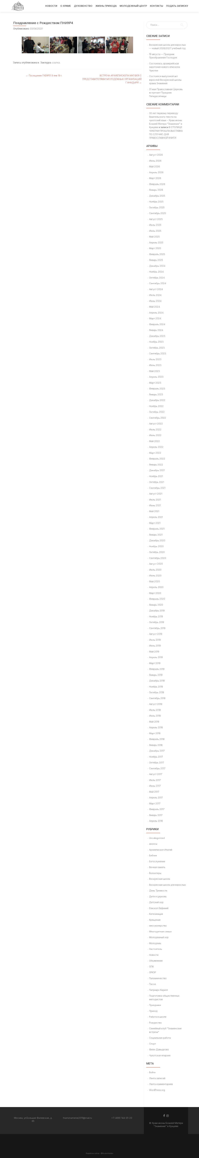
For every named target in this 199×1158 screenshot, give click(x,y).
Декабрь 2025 (157, 195)
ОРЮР (152, 972)
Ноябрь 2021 (156, 476)
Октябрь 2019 (156, 622)
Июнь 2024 (155, 300)
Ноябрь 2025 (156, 201)
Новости (153, 954)
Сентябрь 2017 (157, 768)
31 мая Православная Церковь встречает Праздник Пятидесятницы (166, 93)
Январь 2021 (155, 534)
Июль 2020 (155, 569)
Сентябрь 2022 (157, 417)
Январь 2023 (156, 394)
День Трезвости (158, 890)
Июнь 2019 (155, 645)
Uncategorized (157, 838)
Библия (153, 855)
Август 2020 (156, 563)
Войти (152, 1072)
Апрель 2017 (156, 797)
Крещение (155, 919)
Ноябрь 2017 (156, 756)
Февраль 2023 (157, 388)
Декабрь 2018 (157, 680)
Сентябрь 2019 (157, 628)
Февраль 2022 (157, 458)
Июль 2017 (155, 780)
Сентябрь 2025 (157, 213)
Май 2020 (154, 581)
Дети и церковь (158, 896)
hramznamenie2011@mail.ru (77, 1117)
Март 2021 (154, 523)
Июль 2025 (155, 224)
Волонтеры (155, 873)
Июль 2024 (155, 295)
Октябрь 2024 (157, 277)
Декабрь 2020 (157, 540)
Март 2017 (154, 803)
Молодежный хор (159, 937)
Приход (153, 1011)
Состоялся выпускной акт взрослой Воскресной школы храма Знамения (165, 80)
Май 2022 (154, 441)
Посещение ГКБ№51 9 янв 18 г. (44, 75)
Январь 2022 (156, 464)
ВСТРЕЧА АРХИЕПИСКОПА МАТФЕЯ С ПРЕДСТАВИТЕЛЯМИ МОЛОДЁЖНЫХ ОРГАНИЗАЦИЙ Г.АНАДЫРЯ (111, 79)
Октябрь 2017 (156, 762)
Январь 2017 (155, 815)
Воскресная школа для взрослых (167, 884)
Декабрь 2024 (157, 265)
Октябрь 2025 (156, 207)
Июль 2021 (155, 499)
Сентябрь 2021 (157, 487)
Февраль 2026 (157, 184)
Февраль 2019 (156, 669)
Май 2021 (154, 511)
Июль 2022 (155, 429)
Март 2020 (155, 593)
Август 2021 (155, 493)
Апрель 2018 (156, 727)
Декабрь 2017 (156, 750)
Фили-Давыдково (159, 1049)
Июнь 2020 (155, 575)
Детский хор (156, 902)
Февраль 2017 (156, 809)
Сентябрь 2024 (157, 283)
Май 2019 (154, 651)
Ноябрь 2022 (156, 406)
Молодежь (155, 943)
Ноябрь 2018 (156, 686)
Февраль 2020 (157, 598)
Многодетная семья (160, 931)
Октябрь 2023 (157, 347)
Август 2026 (156, 154)
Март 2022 (155, 452)
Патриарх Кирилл (158, 989)
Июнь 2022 (155, 435)
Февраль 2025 (157, 254)
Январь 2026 (156, 189)
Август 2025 (156, 219)
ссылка (56, 62)
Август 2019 (155, 633)
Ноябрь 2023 (156, 341)
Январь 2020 (156, 604)
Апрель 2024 (156, 312)
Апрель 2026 (156, 172)
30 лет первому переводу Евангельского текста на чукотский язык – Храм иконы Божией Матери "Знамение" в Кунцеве (165, 120)
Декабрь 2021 (157, 470)
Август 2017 (155, 774)
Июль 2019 (155, 639)
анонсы (153, 843)
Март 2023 (155, 382)
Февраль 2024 (157, 324)
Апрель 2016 (156, 820)
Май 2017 (154, 791)
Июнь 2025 (155, 230)
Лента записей (157, 1078)
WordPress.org (157, 1090)
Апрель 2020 (156, 587)
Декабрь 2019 (157, 610)
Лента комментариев (161, 1084)
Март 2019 (154, 663)
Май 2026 (154, 166)
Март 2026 (155, 178)
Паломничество (158, 978)
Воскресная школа (159, 878)
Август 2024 (156, 289)
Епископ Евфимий (158, 908)
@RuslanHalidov (107, 1153)
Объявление (156, 960)
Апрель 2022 (156, 446)
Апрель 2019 (156, 657)
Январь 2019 (155, 674)
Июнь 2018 (155, 715)
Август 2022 (156, 423)
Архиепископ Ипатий (160, 849)
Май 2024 (154, 306)
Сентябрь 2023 (157, 353)
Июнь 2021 (155, 505)
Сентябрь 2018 (157, 698)
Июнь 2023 (155, 365)
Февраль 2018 (156, 739)
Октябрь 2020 (157, 552)
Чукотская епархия (159, 1055)
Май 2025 (154, 236)
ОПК (151, 966)
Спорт (152, 1043)
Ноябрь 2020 (156, 546)
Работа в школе (157, 1016)
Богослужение (157, 861)
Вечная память (157, 867)
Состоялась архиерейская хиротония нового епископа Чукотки (164, 67)
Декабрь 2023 (157, 336)
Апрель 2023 (156, 376)
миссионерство (158, 925)
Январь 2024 (156, 330)
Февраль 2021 (156, 528)
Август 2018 (155, 704)
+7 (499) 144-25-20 (121, 1117)
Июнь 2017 (155, 785)
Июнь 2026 (155, 160)
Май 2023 (154, 371)
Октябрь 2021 (156, 482)
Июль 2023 (155, 359)
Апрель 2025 (156, 242)
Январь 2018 (155, 745)
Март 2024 (155, 318)
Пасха (152, 984)
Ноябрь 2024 (156, 271)
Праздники (155, 1005)
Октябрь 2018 (156, 692)
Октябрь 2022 (157, 411)
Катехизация (156, 913)
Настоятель (155, 948)
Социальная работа (160, 1037)
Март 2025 (155, 248)
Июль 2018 (155, 709)
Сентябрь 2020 (157, 558)
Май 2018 (154, 721)
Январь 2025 (156, 259)
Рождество (155, 1022)
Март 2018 (154, 733)
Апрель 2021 (156, 517)
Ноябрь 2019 (156, 616)
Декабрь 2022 (157, 400)
